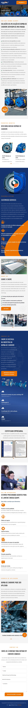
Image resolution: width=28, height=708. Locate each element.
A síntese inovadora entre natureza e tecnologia (13, 635)
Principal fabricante (5, 8)
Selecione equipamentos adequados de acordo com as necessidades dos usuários (13, 234)
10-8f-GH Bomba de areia (20, 156)
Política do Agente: (5, 520)
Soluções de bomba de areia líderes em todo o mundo (6, 12)
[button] (12, 163)
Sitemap (19, 705)
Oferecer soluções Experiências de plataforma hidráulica (12, 251)
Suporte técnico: (5, 531)
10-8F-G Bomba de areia (6, 156)
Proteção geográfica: (6, 554)
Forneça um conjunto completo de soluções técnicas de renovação (13, 242)
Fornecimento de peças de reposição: (10, 542)
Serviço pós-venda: (5, 566)
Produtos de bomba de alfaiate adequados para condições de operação (12, 226)
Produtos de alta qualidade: (7, 508)
